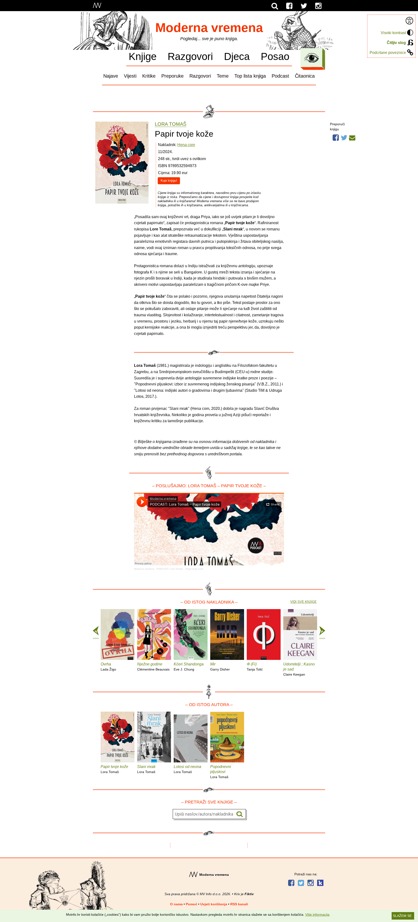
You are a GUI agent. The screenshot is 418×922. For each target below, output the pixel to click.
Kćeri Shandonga (189, 666)
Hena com (186, 145)
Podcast (280, 76)
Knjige (143, 56)
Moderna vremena (209, 28)
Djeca (237, 56)
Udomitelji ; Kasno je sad (299, 669)
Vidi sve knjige (303, 602)
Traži (239, 814)
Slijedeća (322, 632)
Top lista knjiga (250, 76)
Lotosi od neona (187, 769)
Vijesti (130, 76)
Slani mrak (146, 769)
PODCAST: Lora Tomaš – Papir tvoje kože (180, 569)
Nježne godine (153, 666)
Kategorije (311, 57)
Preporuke (172, 76)
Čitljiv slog (396, 43)
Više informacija (317, 914)
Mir (220, 666)
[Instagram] (318, 6)
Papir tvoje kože (114, 769)
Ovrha (108, 666)
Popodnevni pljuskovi (220, 772)
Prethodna (96, 632)
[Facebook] (289, 6)
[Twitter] (304, 6)
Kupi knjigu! (169, 180)
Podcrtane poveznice (388, 53)
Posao (275, 56)
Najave (110, 76)
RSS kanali (239, 904)
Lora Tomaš (170, 124)
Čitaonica (305, 76)
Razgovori (190, 56)
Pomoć (191, 904)
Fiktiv (249, 894)
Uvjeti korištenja (213, 904)
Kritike (149, 76)
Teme (223, 76)
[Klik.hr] (320, 883)
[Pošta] (352, 137)
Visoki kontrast (393, 33)
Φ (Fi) (255, 666)
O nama (176, 904)
